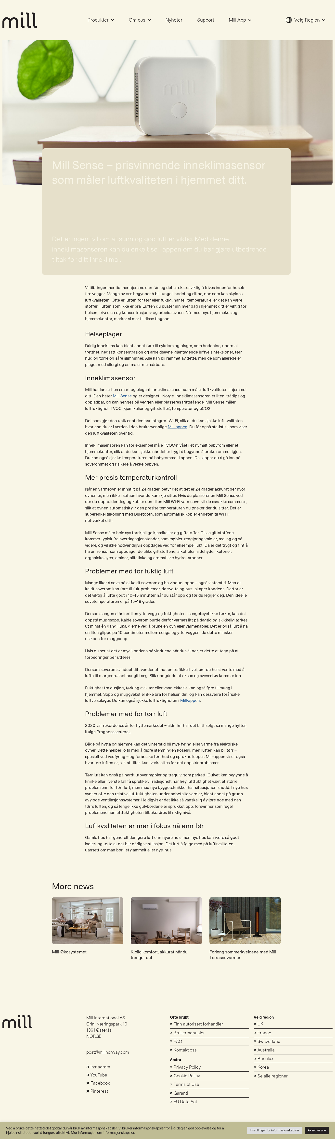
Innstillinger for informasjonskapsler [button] (274, 1130)
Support (205, 20)
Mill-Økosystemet (69, 952)
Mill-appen (177, 427)
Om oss (137, 20)
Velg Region (307, 20)
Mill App (237, 20)
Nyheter (174, 20)
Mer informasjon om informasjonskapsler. (103, 1133)
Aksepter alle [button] (317, 1130)
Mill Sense (122, 396)
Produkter (98, 20)
